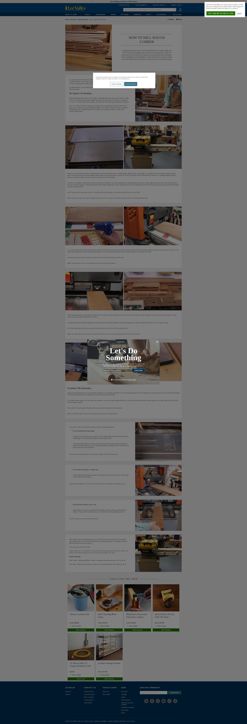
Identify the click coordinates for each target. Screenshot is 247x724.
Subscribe (138, 370)
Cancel (239, 13)
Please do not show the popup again (124, 380)
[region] (124, 80)
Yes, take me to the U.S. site (220, 13)
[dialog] (225, 9)
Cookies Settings (116, 84)
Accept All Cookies (130, 84)
